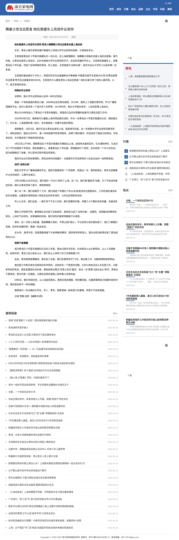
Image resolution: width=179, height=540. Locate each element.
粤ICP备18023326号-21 (99, 537)
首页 (111, 9)
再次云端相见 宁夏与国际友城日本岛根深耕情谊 (153, 162)
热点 (133, 9)
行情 (126, 9)
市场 (155, 9)
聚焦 (170, 9)
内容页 (27, 21)
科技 (162, 9)
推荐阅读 (11, 313)
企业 (148, 9)
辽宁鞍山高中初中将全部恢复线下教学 (148, 157)
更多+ (115, 313)
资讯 (119, 9)
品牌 (140, 9)
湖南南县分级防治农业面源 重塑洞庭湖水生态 (152, 168)
